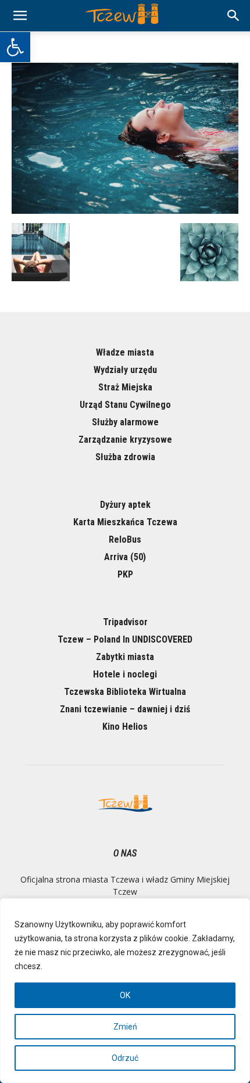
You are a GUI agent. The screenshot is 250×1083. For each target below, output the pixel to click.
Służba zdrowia (125, 456)
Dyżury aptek (125, 504)
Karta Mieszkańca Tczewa (125, 522)
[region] (125, 990)
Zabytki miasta (125, 656)
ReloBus (125, 539)
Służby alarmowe (125, 422)
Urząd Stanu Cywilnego (125, 404)
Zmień (125, 1026)
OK (125, 995)
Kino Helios (125, 726)
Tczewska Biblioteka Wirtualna (125, 691)
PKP (125, 574)
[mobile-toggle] (19, 15)
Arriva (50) (125, 556)
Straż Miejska (125, 387)
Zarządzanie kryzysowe (125, 439)
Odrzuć (125, 1058)
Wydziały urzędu (125, 369)
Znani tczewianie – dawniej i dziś (125, 709)
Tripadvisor (125, 621)
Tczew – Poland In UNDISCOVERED (125, 639)
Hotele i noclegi (125, 674)
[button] (15, 47)
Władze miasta (125, 352)
